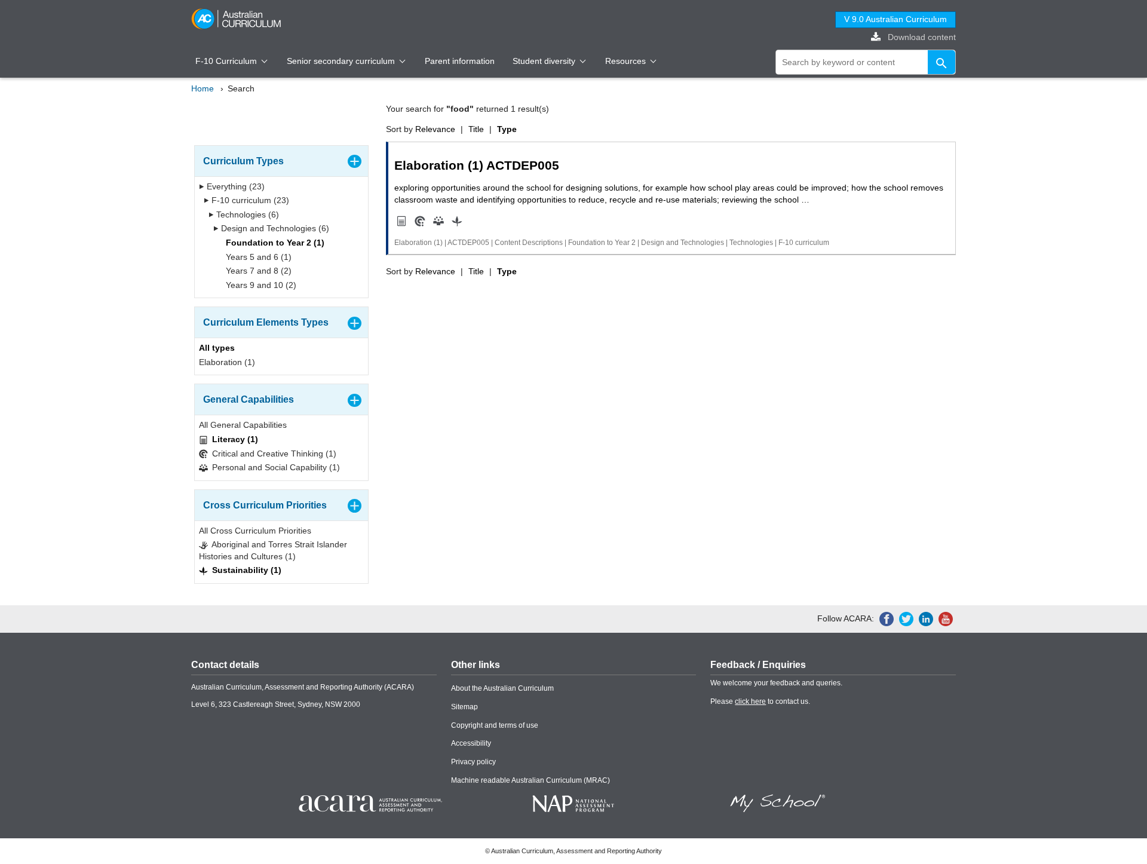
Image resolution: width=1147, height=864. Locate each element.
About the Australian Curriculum (502, 688)
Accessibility (471, 743)
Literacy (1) (234, 439)
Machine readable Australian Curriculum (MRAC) (530, 780)
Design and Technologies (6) (274, 228)
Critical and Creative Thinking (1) (273, 453)
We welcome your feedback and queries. (776, 683)
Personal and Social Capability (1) (275, 467)
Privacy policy (473, 762)
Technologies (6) (246, 214)
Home (202, 88)
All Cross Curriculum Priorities (255, 530)
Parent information (460, 61)
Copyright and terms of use (494, 725)
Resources (626, 61)
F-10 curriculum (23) (249, 200)
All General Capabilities (243, 425)
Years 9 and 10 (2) (259, 285)
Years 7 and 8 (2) (257, 270)
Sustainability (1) (245, 570)
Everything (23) (234, 186)
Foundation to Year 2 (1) (273, 242)
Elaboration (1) (227, 362)
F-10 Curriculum (227, 61)
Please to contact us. (760, 701)
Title (476, 129)
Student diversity (545, 61)
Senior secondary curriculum (342, 61)
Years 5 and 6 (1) (257, 257)
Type (507, 129)
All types (217, 348)
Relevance (435, 129)
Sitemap (464, 707)
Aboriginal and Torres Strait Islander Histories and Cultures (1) (273, 550)
